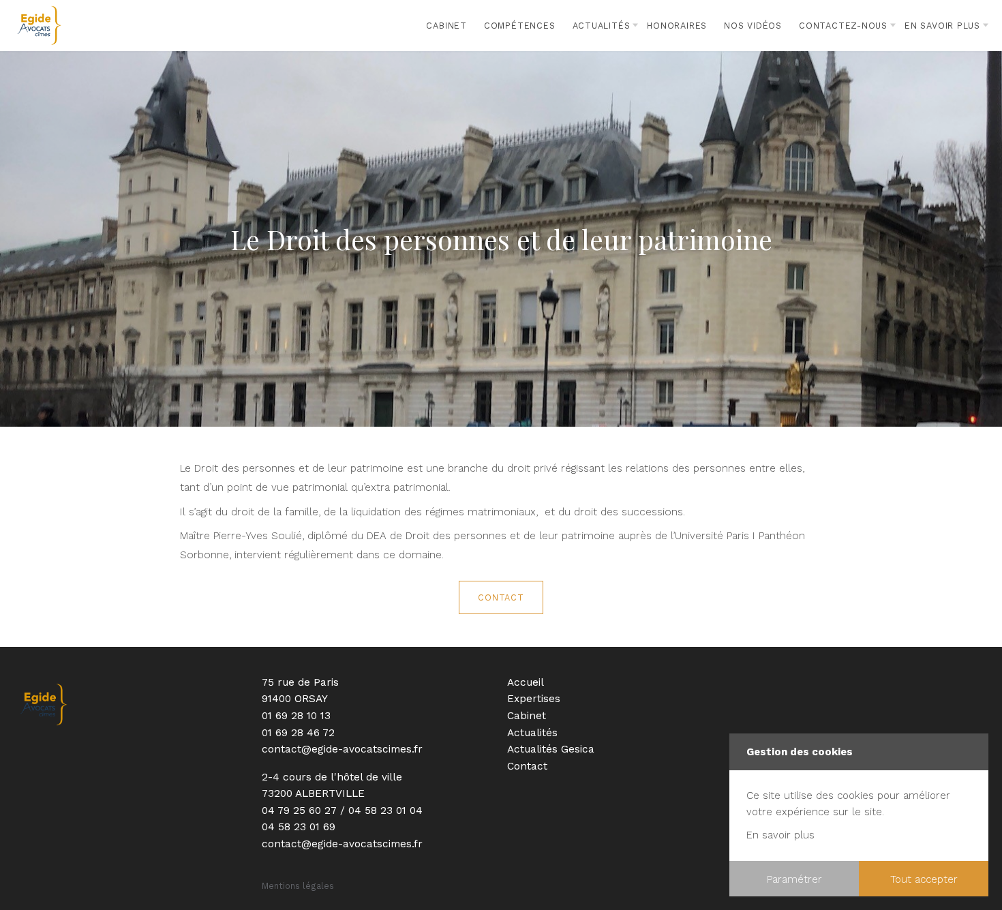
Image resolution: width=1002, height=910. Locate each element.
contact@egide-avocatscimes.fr (342, 749)
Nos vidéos (753, 25)
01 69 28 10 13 (296, 716)
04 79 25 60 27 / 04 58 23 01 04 (342, 810)
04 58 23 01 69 (298, 827)
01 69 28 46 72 (298, 733)
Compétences (520, 25)
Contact (501, 597)
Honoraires (677, 25)
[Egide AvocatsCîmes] (39, 25)
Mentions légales (298, 886)
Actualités (602, 25)
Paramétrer (794, 879)
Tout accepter (924, 879)
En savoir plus (780, 835)
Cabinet (446, 25)
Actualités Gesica (550, 749)
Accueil (525, 682)
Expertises (533, 699)
